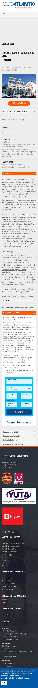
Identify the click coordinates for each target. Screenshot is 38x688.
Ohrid (4, 602)
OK (4, 683)
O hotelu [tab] (6, 173)
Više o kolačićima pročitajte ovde (15, 678)
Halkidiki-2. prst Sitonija (10, 549)
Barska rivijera (7, 578)
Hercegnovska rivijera (10, 586)
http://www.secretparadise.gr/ (13, 119)
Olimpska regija (7, 554)
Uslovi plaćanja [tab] (10, 440)
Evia (3, 563)
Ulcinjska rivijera (7, 589)
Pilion (3, 566)
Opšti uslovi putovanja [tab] (13, 444)
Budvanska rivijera (8, 583)
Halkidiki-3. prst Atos (9, 552)
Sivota (4, 557)
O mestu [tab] (6, 300)
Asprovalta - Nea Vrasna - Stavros (14, 543)
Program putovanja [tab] (11, 436)
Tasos (4, 560)
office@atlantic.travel (9, 657)
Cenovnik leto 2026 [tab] (11, 313)
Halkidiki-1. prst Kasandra (11, 546)
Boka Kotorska (7, 581)
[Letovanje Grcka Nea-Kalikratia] (19, 103)
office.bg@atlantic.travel (10, 639)
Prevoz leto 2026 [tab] (10, 432)
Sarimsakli (5, 615)
